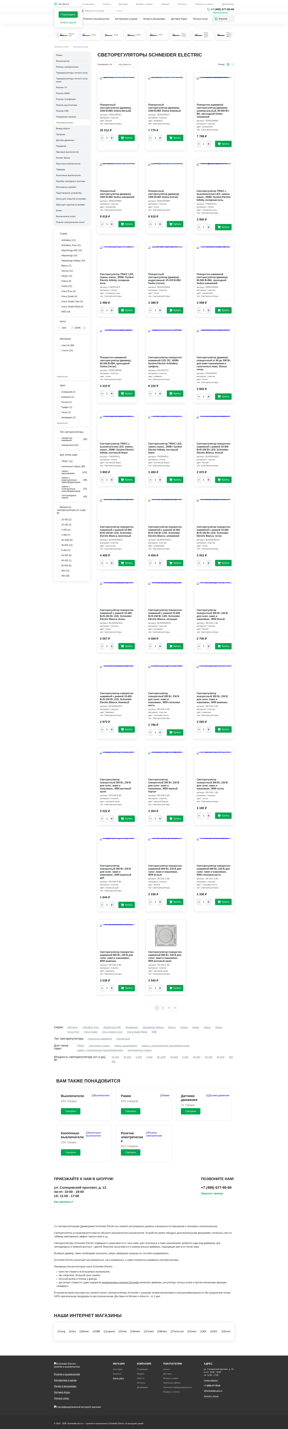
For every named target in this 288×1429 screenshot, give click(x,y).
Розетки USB (62, 111)
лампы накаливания (125, 1045)
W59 (160, 35)
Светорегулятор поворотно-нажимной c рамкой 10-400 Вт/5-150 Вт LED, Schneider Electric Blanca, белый (214, 448)
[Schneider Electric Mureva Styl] (64, 34)
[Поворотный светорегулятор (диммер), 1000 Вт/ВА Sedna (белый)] (117, 90)
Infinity (195, 1027)
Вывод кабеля (63, 128)
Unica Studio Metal (137, 1032)
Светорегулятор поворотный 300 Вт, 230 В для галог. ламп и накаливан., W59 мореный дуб (115, 871)
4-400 (149, 1057)
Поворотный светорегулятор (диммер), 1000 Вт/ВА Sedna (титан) (164, 194)
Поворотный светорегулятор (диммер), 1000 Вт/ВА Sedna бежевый (164, 107)
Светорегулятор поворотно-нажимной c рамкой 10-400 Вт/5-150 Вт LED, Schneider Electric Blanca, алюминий (165, 531)
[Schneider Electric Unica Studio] (176, 34)
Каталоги (117, 1374)
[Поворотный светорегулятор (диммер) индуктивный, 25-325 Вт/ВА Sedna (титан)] (165, 260)
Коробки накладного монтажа (70, 181)
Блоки (59, 210)
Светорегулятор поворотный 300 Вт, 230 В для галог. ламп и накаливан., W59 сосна (212, 784)
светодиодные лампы (140, 1050)
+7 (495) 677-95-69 (222, 9)
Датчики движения (65, 140)
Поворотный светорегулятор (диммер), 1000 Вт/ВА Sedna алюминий (117, 194)
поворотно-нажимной (100, 1039)
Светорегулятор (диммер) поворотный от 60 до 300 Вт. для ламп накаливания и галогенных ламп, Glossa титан (214, 363)
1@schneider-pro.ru (213, 1391)
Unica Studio (184, 35)
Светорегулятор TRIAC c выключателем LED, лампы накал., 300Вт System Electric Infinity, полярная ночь (214, 195)
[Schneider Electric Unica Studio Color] (198, 34)
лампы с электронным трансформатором (100, 1050)
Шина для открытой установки (71, 199)
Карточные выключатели (68, 163)
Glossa (94, 35)
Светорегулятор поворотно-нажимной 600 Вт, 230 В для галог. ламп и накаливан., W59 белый (165, 870)
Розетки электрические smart (70, 222)
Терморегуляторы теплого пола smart (71, 80)
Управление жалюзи (66, 117)
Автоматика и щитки (126, 19)
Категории (117, 1369)
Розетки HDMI (63, 93)
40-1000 (161, 1057)
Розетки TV (61, 87)
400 (114, 1061)
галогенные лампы (99, 1045)
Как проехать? (63, 1201)
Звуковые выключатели (67, 152)
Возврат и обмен (144, 4)
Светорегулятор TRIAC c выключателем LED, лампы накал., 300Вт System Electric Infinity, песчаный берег (117, 448)
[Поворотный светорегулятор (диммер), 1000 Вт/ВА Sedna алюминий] (117, 176)
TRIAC (80, 1045)
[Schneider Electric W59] (154, 34)
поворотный (123, 1039)
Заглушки (60, 134)
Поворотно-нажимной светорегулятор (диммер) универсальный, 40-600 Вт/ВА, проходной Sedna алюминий (213, 110)
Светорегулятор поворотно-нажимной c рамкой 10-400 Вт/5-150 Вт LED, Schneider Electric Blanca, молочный (117, 531)
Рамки (59, 55)
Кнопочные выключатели (68, 175)
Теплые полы (200, 19)
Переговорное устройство (69, 193)
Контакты (182, 4)
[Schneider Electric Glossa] (86, 34)
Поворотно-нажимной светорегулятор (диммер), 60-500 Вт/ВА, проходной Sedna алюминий (212, 279)
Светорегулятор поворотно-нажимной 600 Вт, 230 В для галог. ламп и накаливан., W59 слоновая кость (214, 870)
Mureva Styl (71, 35)
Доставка (123, 4)
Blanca (172, 1027)
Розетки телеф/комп (66, 99)
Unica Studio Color (206, 34)
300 (231, 1057)
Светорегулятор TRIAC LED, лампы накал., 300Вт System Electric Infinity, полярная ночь (117, 279)
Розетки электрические (67, 67)
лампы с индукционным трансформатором (165, 1045)
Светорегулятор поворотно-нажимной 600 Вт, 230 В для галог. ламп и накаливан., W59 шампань (117, 956)
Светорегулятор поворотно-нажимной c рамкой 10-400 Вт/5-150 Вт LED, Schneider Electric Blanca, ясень (117, 614)
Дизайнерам (228, 4)
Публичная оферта (171, 1383)
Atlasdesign (131, 1027)
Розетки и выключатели (96, 19)
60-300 (196, 1057)
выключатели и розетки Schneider (120, 1282)
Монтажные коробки (66, 187)
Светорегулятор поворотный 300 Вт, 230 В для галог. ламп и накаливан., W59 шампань (212, 698)
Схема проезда (211, 1380)
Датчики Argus (179, 19)
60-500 (220, 1057)
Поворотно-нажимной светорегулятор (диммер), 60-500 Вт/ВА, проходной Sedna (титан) (115, 362)
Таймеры (60, 169)
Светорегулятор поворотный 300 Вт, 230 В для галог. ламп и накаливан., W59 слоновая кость (164, 699)
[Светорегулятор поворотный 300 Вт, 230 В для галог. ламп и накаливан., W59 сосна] (214, 765)
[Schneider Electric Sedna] (108, 34)
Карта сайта (118, 1378)
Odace (138, 35)
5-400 (185, 1057)
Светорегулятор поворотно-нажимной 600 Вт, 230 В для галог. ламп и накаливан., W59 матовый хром (165, 956)
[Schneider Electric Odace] (131, 34)
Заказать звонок (212, 1193)
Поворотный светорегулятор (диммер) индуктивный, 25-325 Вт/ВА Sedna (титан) (164, 279)
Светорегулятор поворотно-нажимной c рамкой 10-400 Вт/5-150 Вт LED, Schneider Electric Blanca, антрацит (165, 614)
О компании (88, 4)
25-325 (127, 1057)
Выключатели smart (65, 216)
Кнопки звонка (63, 158)
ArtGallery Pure (90, 1027)
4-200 (139, 1057)
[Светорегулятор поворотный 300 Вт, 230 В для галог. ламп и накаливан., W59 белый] (214, 595)
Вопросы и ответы (204, 4)
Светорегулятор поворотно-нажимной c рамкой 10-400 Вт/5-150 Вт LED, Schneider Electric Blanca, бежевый (117, 698)
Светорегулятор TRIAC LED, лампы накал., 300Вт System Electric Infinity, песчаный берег (165, 448)
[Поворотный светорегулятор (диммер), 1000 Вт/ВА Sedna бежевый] (165, 90)
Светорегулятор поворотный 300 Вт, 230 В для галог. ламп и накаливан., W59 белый (212, 614)
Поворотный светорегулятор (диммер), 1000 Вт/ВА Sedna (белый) (115, 107)
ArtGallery (72, 1027)
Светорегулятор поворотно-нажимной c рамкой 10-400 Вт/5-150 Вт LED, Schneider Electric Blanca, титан (214, 531)
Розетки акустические (66, 105)
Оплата (106, 4)
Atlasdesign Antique (153, 1027)
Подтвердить (68, 14)
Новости (140, 1378)
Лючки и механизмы (154, 19)
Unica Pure (73, 1032)
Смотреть (70, 1111)
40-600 (174, 1057)
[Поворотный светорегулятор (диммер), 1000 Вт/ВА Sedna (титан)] (165, 176)
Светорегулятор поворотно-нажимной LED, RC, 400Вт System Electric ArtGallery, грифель (165, 362)
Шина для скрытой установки (70, 204)
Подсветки (61, 146)
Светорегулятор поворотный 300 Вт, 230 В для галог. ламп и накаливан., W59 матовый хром (115, 785)
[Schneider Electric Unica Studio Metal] (221, 34)
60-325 (208, 1057)
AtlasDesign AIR (112, 1027)
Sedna (116, 35)
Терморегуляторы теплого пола (71, 73)
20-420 (115, 1057)
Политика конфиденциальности (177, 1387)
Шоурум (165, 4)
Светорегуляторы (64, 122)
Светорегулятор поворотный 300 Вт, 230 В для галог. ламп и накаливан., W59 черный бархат (163, 785)
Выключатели (62, 61)
